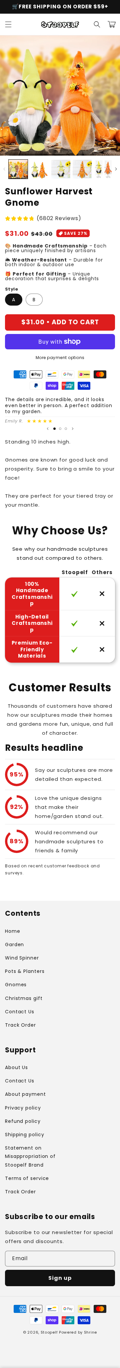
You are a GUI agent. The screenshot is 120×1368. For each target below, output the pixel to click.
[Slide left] (4, 169)
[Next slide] (72, 428)
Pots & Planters (25, 971)
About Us (16, 1067)
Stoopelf (49, 1332)
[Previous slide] (47, 428)
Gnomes (16, 984)
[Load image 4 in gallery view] (82, 169)
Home (12, 931)
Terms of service (27, 1178)
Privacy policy (23, 1107)
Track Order (20, 1025)
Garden (14, 944)
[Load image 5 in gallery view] (103, 169)
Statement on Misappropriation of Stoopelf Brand (30, 1156)
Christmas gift (24, 998)
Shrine (90, 1332)
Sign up (60, 1278)
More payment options (60, 357)
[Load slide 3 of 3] (66, 429)
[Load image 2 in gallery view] (39, 169)
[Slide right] (116, 169)
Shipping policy (24, 1134)
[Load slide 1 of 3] (54, 429)
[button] (8, 24)
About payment (25, 1094)
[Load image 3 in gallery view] (60, 169)
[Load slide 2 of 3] (60, 429)
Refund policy (23, 1121)
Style (11, 289)
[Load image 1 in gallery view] (18, 169)
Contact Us (19, 1011)
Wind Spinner (22, 958)
